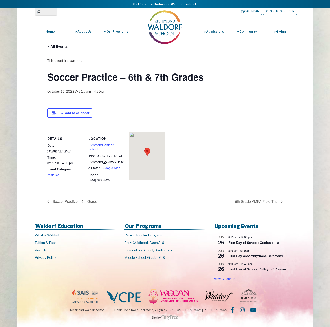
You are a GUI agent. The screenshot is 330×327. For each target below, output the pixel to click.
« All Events (57, 46)
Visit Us (41, 250)
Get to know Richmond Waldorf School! (165, 4)
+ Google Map (110, 168)
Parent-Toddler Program (143, 235)
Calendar (251, 11)
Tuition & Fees (46, 243)
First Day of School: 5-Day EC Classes (257, 269)
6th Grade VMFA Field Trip (256, 201)
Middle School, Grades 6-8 (144, 258)
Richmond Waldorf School (101, 147)
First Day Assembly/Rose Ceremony (255, 256)
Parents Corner (281, 11)
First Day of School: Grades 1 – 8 (253, 242)
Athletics (53, 174)
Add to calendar (77, 112)
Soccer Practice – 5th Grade (74, 201)
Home (50, 31)
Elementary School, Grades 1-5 (148, 250)
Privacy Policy (45, 258)
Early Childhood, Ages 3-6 (144, 243)
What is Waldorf (47, 235)
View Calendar (224, 278)
